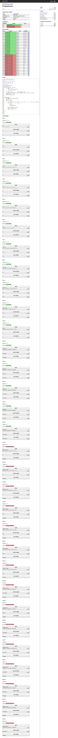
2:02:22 (47, 23)
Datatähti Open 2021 (7, 4)
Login (51, 1)
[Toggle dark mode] (55, 1)
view (27, 127)
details (28, 32)
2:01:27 (47, 24)
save (28, 127)
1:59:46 (47, 25)
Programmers (16, 13)
